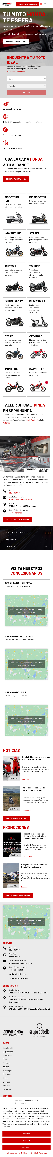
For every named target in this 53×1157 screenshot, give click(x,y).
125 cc (5, 1078)
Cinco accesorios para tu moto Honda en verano (34, 788)
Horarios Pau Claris (19, 978)
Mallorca (6, 423)
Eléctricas (7, 1074)
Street (5, 1059)
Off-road (6, 1082)
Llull (28, 420)
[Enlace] (14, 210)
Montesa (6, 1085)
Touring (6, 1066)
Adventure (7, 1055)
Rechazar (26, 1140)
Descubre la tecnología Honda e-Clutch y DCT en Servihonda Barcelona (35, 836)
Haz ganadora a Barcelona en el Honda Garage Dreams (35, 865)
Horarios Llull (17, 970)
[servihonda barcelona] (7, 4)
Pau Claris (34, 420)
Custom (6, 1063)
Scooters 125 (8, 1048)
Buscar (26, 92)
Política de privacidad (29, 1153)
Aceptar (26, 1134)
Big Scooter (8, 1051)
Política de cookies (13, 1153)
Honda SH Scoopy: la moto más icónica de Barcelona (36, 758)
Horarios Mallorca (19, 974)
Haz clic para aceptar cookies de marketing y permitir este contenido (26, 610)
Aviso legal (43, 1153)
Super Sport (8, 1070)
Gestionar (26, 1147)
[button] (43, 4)
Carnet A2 (7, 1089)
